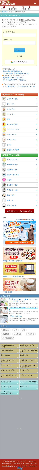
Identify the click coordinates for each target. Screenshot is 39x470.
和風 (8, 119)
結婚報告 (6, 334)
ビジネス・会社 (12, 99)
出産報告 (18, 334)
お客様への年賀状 (13, 150)
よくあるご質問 (6, 387)
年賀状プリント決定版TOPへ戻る (19, 211)
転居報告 (31, 334)
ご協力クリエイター (27, 375)
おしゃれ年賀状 (12, 124)
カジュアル (11, 109)
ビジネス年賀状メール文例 (9, 376)
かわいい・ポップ (13, 129)
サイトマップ (24, 387)
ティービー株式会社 (7, 466)
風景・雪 (10, 200)
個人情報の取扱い (7, 463)
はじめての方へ (6, 382)
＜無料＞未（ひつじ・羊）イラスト (8, 361)
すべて (9, 145)
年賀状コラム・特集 (8, 370)
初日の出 (6, 330)
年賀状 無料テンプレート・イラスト (28, 346)
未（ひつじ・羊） (13, 159)
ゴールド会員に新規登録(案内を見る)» (16, 73)
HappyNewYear (12, 164)
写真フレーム (11, 140)
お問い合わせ (32, 461)
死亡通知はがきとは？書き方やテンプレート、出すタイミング (23, 300)
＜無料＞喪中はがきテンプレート (28, 361)
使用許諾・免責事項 (9, 461)
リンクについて (21, 461)
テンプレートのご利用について (28, 382)
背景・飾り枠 (11, 205)
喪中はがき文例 (6, 365)
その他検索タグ (8, 338)
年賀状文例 (24, 355)
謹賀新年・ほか (12, 170)
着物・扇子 (11, 195)
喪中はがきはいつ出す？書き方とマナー (28, 366)
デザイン (4, 9)
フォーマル (11, 104)
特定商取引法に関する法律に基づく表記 (25, 463)
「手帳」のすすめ (15, 316)
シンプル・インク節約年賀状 (28, 351)
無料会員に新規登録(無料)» (12, 71)
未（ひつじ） (13, 9)
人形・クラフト (12, 134)
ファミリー (11, 114)
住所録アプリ (24, 370)
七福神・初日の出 (13, 175)
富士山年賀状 (5, 355)
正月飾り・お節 (12, 190)
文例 (29, 9)
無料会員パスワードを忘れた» (13, 78)
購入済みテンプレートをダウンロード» (21, 86)
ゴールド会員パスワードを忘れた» (15, 80)
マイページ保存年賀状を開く (7, 392)
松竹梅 (9, 180)
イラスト (23, 9)
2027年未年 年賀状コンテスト (9, 346)
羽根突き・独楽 (12, 185)
